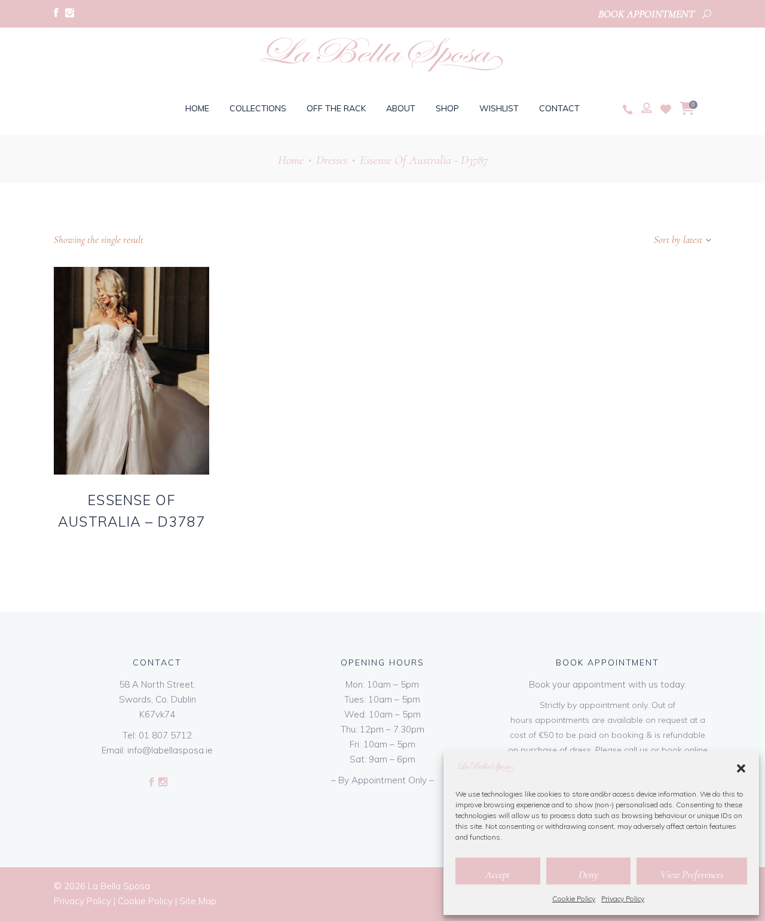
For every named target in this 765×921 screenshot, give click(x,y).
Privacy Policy (622, 898)
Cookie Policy (573, 898)
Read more (109, 541)
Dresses (331, 160)
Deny (588, 874)
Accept (497, 874)
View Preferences (691, 874)
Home (291, 160)
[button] (741, 768)
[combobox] (636, 240)
